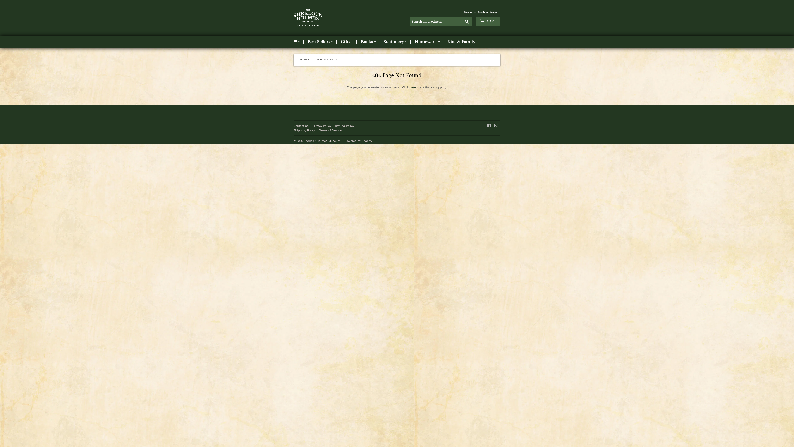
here (413, 87)
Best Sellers (319, 42)
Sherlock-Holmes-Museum (322, 140)
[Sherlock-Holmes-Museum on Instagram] (496, 126)
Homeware (426, 42)
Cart (491, 21)
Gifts (346, 42)
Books (367, 42)
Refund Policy (344, 125)
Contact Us (301, 125)
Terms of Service (330, 130)
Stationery (394, 42)
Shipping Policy (304, 130)
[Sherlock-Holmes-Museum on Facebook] (489, 126)
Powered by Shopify (358, 140)
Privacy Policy (321, 125)
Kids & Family (461, 42)
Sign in (468, 12)
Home (304, 59)
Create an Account (489, 12)
